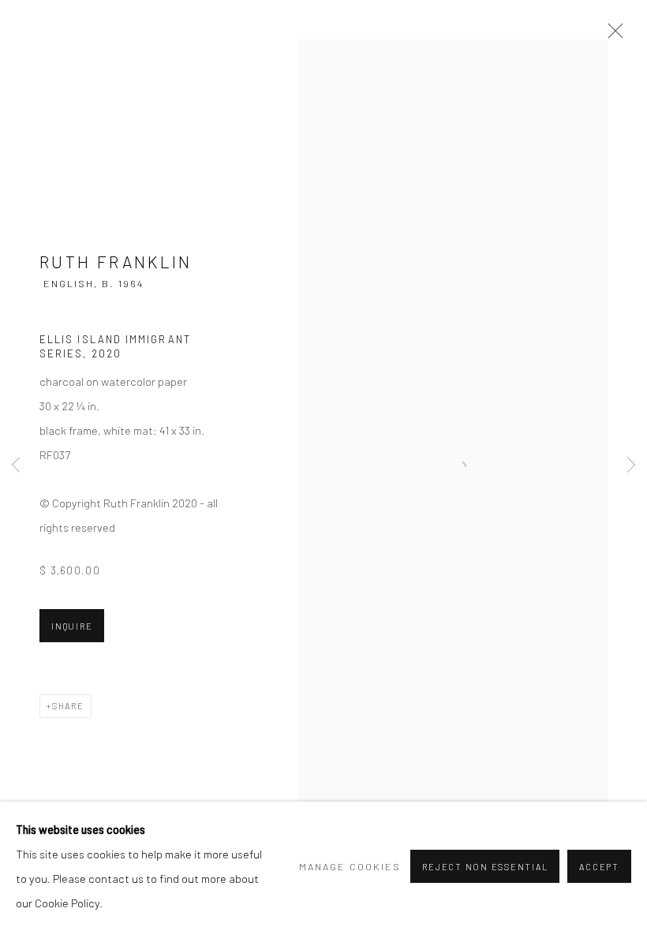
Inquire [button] (71, 626)
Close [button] (611, 35)
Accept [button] (599, 867)
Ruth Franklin (116, 261)
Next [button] (631, 465)
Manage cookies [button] (350, 866)
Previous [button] (16, 465)
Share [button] (68, 706)
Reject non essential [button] (485, 867)
